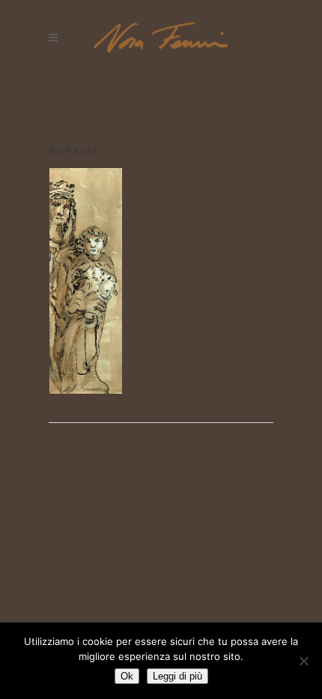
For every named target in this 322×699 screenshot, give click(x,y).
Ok (127, 676)
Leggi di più (177, 676)
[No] (303, 660)
